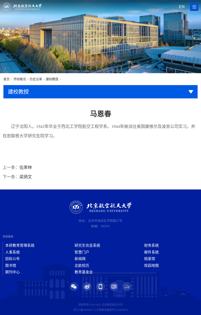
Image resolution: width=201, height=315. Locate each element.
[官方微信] (73, 286)
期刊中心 (12, 272)
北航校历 (82, 266)
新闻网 (80, 259)
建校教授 (52, 79)
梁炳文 (25, 177)
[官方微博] (87, 286)
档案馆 (149, 259)
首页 (6, 79)
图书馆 (10, 266)
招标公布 (12, 259)
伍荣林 (25, 167)
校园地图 (151, 266)
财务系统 (151, 245)
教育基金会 (84, 272)
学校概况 (19, 79)
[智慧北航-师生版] (127, 286)
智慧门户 (82, 252)
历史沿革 (36, 79)
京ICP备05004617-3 (85, 309)
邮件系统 (151, 252)
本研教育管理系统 (20, 245)
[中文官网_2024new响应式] (22, 7)
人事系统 (12, 252)
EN (182, 6)
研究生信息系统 (87, 245)
